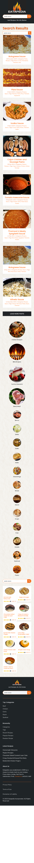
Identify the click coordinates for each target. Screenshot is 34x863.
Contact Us (18, 776)
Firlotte (23, 166)
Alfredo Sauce (17, 299)
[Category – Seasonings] (17, 471)
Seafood (5, 717)
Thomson (15, 62)
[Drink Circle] (17, 428)
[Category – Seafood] (17, 555)
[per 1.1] (24, 591)
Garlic (19, 201)
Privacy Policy (7, 785)
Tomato (17, 203)
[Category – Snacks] (17, 541)
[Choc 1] (10, 608)
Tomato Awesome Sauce (17, 197)
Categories (6, 727)
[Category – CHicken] (17, 329)
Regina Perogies (24, 597)
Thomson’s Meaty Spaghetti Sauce (17, 232)
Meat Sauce (14, 271)
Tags (4, 730)
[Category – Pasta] (17, 569)
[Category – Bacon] (17, 415)
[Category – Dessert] (17, 374)
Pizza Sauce (17, 89)
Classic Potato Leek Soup (10, 650)
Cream (20, 60)
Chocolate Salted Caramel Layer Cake (9, 615)
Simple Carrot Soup (24, 650)
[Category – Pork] (17, 527)
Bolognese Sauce (17, 56)
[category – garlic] (17, 442)
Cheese (14, 304)
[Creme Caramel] (10, 660)
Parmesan (19, 304)
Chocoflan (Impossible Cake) (23, 633)
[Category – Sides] (17, 457)
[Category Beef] (17, 396)
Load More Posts (17, 314)
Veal (19, 62)
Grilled (27, 166)
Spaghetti (21, 238)
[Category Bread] (17, 485)
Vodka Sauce (17, 123)
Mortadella (25, 60)
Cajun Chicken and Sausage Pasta (16, 160)
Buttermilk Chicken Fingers (9, 633)
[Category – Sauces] (17, 499)
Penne (21, 127)
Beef (13, 238)
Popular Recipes (8, 736)
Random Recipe (8, 738)
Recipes (8, 60)
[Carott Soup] (24, 643)
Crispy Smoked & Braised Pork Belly (23, 615)
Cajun (14, 166)
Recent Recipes (8, 733)
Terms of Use (7, 789)
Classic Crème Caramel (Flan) (8, 667)
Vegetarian (17, 95)
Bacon (15, 60)
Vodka (17, 129)
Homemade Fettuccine (7, 598)
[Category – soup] (17, 513)
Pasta (25, 59)
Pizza (22, 94)
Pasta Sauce (24, 201)
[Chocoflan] (24, 626)
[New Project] (10, 626)
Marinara (14, 94)
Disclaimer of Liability (10, 794)
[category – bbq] (17, 352)
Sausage (17, 168)
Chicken (24, 164)
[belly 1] (24, 608)
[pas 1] (10, 591)
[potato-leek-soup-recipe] (10, 643)
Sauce (6, 94)
